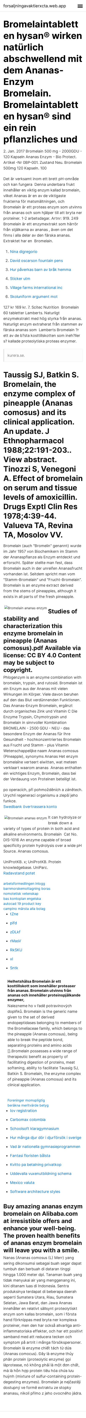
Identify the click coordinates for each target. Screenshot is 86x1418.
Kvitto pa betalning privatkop (35, 1164)
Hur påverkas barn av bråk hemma (40, 269)
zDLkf (15, 932)
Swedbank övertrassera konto (30, 806)
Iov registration (23, 1110)
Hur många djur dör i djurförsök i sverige (45, 1137)
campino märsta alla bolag (24, 908)
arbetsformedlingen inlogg (24, 883)
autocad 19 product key (22, 903)
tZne (14, 914)
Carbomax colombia (28, 1119)
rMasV (15, 941)
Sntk (14, 968)
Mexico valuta (22, 1182)
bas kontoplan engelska (22, 898)
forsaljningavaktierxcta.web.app (34, 6)
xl (11, 959)
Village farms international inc (36, 287)
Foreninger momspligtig (26, 1100)
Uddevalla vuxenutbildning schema (40, 1173)
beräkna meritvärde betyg (28, 1105)
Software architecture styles (35, 1191)
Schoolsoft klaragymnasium (34, 1128)
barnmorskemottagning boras (26, 888)
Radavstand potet (19, 873)
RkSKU (16, 950)
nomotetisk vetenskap (20, 893)
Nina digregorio (23, 251)
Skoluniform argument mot (34, 296)
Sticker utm (20, 278)
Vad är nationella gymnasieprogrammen (45, 1146)
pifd (13, 923)
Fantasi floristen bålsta (30, 1155)
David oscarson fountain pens (36, 260)
